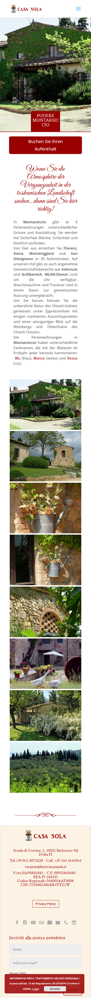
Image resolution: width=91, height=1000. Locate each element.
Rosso (72, 358)
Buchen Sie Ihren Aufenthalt (45, 145)
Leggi (35, 989)
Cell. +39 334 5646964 (64, 860)
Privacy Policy (46, 904)
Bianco (39, 358)
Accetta (55, 989)
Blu (17, 358)
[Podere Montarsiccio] (45, 428)
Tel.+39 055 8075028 (26, 860)
